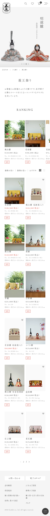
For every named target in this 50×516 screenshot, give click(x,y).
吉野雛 (29, 298)
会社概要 (8, 485)
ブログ (28, 503)
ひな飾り (15, 69)
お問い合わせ (14, 478)
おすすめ (32, 170)
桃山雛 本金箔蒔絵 (14, 392)
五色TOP (5, 69)
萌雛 (28, 252)
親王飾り (24, 69)
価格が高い (21, 170)
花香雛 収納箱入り (14, 345)
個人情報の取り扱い (12, 495)
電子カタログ (35, 478)
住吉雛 (8, 439)
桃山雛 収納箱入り (35, 205)
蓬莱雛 (29, 392)
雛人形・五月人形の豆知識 (35, 497)
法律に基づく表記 (11, 500)
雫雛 (7, 298)
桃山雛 (8, 252)
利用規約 (8, 490)
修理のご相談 (31, 490)
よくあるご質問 (31, 485)
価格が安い (9, 170)
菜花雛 (29, 439)
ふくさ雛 (29, 345)
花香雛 (8, 205)
